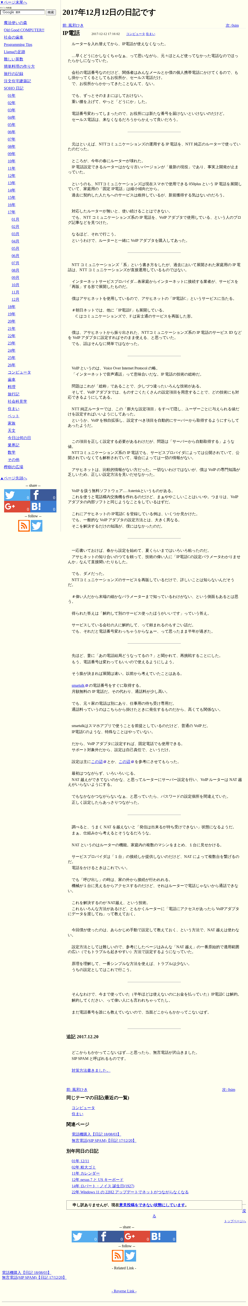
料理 (12, 387)
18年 (12, 307)
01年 (12, 95)
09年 (12, 154)
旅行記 (13, 394)
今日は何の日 (19, 438)
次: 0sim (232, 25)
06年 (12, 132)
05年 (12, 125)
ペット (13, 416)
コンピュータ (135, 34)
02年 (12, 103)
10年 (12, 161)
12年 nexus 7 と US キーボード (98, 1180)
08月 (15, 270)
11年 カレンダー (86, 1173)
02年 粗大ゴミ (84, 1167)
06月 (15, 256)
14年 (12, 190)
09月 (15, 278)
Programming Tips (18, 44)
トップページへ (235, 1221)
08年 (12, 146)
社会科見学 (17, 401)
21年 (12, 328)
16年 (12, 205)
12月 (15, 299)
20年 (12, 321)
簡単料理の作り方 (19, 66)
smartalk (78, 685)
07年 (12, 139)
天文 (12, 430)
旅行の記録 (13, 74)
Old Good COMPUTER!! (24, 30)
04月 (15, 241)
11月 (15, 292)
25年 (12, 358)
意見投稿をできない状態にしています (152, 1205)
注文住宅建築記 (17, 81)
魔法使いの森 (15, 23)
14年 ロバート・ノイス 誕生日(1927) (103, 1186)
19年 (12, 314)
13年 (12, 183)
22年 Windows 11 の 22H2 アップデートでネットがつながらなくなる (130, 1192)
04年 (12, 117)
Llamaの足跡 (14, 52)
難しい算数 (13, 59)
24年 (12, 350)
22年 (12, 336)
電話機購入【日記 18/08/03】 (96, 1134)
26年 (12, 365)
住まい (150, 34)
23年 (12, 343)
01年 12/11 (80, 1161)
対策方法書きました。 (91, 1070)
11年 (12, 168)
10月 (15, 285)
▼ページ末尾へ (13, 2)
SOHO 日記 (13, 88)
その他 (13, 460)
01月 (15, 219)
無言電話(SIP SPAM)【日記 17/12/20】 (104, 1141)
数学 (12, 452)
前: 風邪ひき (73, 25)
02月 (15, 227)
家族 (12, 423)
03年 (12, 110)
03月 (15, 234)
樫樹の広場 (13, 467)
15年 (12, 197)
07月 (15, 263)
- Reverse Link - (124, 1291)
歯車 (12, 379)
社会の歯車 (13, 37)
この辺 (97, 762)
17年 (12, 212)
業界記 (13, 445)
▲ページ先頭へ (13, 478)
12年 (12, 176)
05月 (15, 248)
